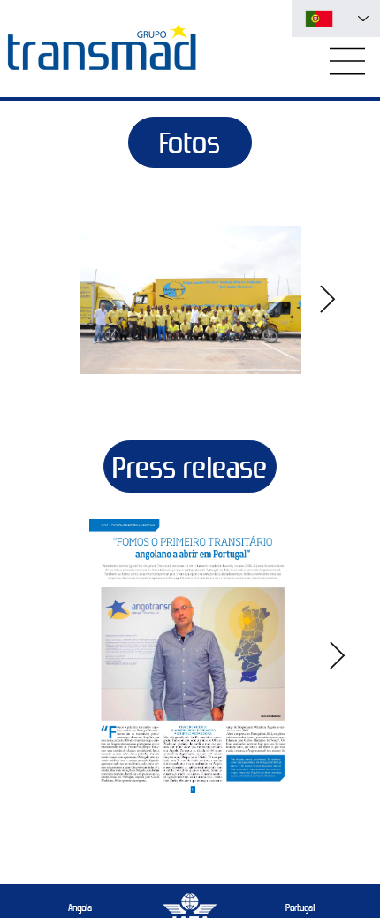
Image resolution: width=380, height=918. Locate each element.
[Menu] (348, 61)
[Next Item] (328, 300)
